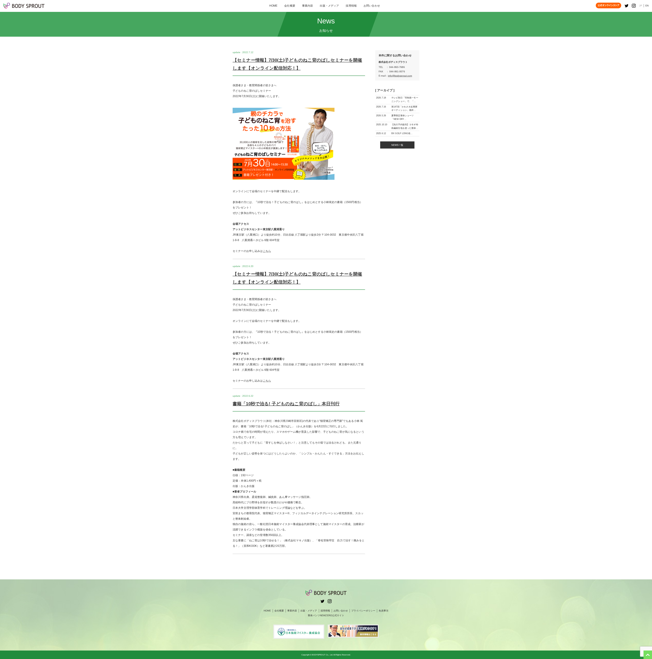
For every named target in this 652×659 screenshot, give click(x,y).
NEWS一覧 (397, 145)
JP (640, 5)
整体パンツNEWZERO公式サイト (326, 615)
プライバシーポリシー (363, 610)
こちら (267, 251)
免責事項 (383, 610)
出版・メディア (308, 610)
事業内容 (292, 610)
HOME (267, 610)
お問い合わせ (340, 610)
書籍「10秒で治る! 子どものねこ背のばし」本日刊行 (286, 403)
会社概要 (279, 610)
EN (647, 5)
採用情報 (325, 610)
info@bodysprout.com (400, 75)
